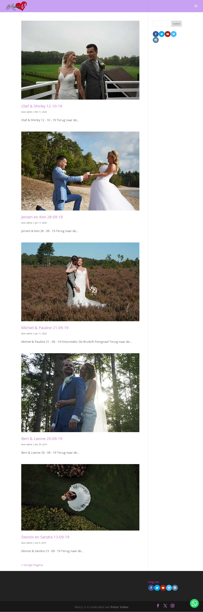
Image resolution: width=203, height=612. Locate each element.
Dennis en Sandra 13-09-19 (45, 537)
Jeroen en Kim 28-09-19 (42, 217)
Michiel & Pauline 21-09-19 (45, 327)
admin (29, 111)
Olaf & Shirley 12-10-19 (41, 106)
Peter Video (119, 607)
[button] (194, 603)
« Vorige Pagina (32, 565)
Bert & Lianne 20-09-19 (41, 438)
